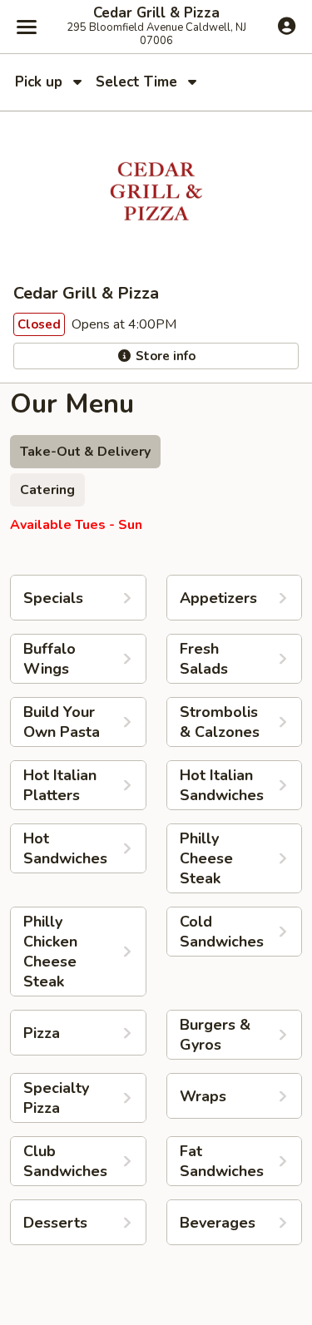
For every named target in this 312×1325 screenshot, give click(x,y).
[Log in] (286, 26)
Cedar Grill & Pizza (156, 13)
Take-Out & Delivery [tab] (85, 451)
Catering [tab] (47, 490)
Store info (164, 356)
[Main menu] (26, 26)
